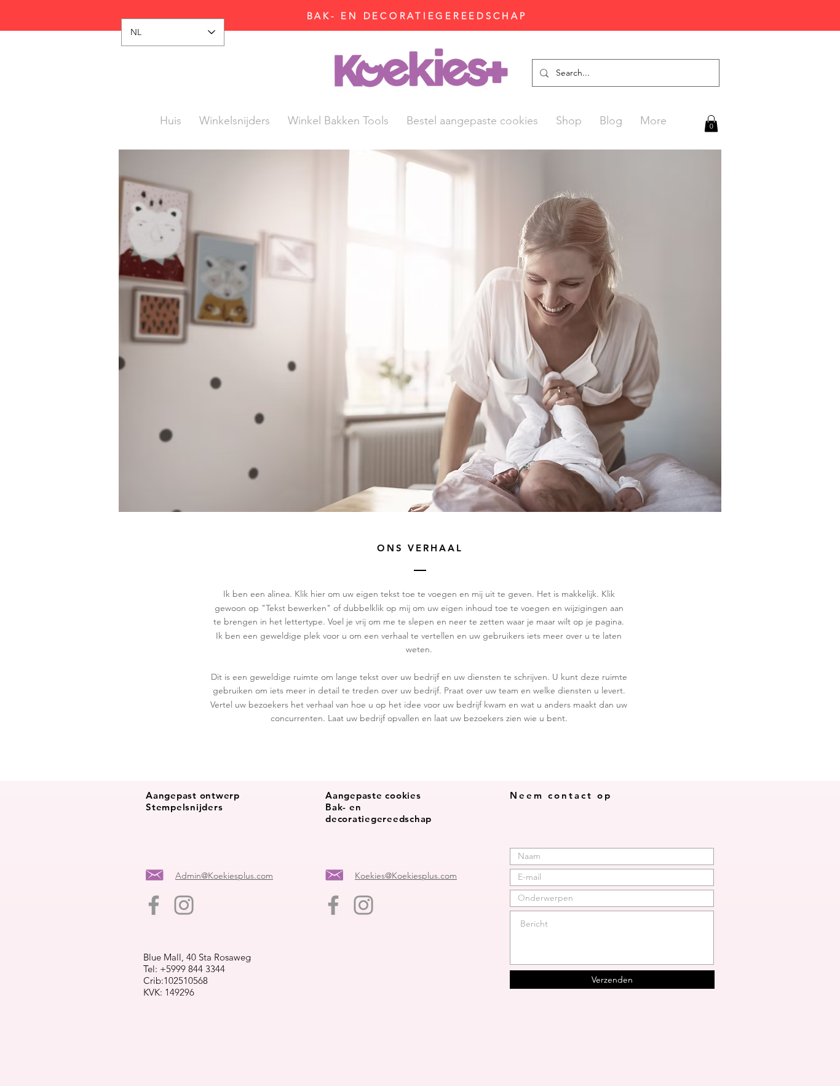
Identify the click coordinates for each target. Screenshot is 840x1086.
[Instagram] (184, 905)
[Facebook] (154, 905)
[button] (711, 123)
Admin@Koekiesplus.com (224, 875)
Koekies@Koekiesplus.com (406, 875)
